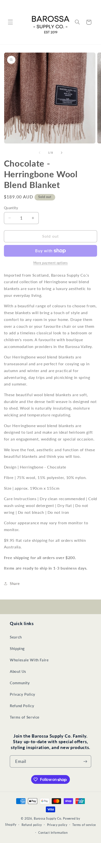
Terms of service (84, 824)
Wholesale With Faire (29, 660)
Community (20, 683)
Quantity (11, 208)
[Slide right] (61, 152)
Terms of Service (24, 717)
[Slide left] (39, 152)
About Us (18, 671)
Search (16, 637)
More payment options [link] (50, 263)
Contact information (53, 832)
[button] (10, 22)
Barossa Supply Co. (48, 818)
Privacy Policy (22, 694)
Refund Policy (22, 705)
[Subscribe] (85, 761)
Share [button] (15, 583)
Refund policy (32, 824)
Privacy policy (57, 824)
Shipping (17, 648)
